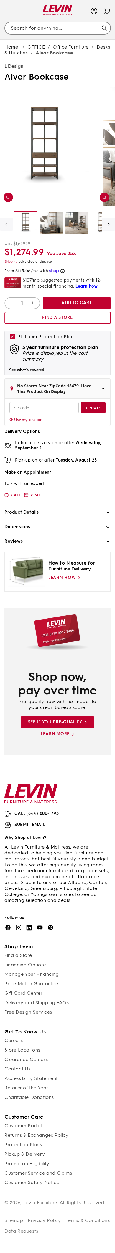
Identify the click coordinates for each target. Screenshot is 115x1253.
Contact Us (17, 1069)
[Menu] (8, 10)
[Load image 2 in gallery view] (51, 223)
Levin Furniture (40, 1202)
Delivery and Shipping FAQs (36, 1002)
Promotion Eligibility (27, 1163)
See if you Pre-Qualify (55, 722)
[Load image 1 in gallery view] (25, 223)
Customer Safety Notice (31, 1182)
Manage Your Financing (31, 974)
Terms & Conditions (88, 1220)
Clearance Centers (26, 1059)
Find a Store (18, 955)
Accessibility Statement (31, 1078)
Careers (13, 1040)
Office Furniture (71, 47)
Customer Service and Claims (38, 1173)
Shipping (11, 262)
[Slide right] (108, 224)
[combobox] (57, 28)
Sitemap (13, 1220)
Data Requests (21, 1231)
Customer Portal (23, 1125)
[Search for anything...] (104, 28)
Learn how (62, 577)
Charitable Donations (29, 1097)
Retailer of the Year (26, 1088)
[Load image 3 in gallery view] (76, 223)
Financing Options (25, 964)
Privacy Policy (44, 1220)
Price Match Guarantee (31, 983)
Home (11, 47)
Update (93, 407)
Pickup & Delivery (24, 1154)
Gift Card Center (23, 993)
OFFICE (36, 47)
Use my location (28, 419)
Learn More (55, 733)
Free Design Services (28, 1012)
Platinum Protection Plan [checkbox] (45, 336)
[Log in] (94, 10)
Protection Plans (23, 1144)
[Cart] (107, 10)
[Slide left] (6, 224)
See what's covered (26, 370)
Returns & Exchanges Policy (36, 1135)
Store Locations (22, 1050)
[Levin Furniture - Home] (58, 11)
